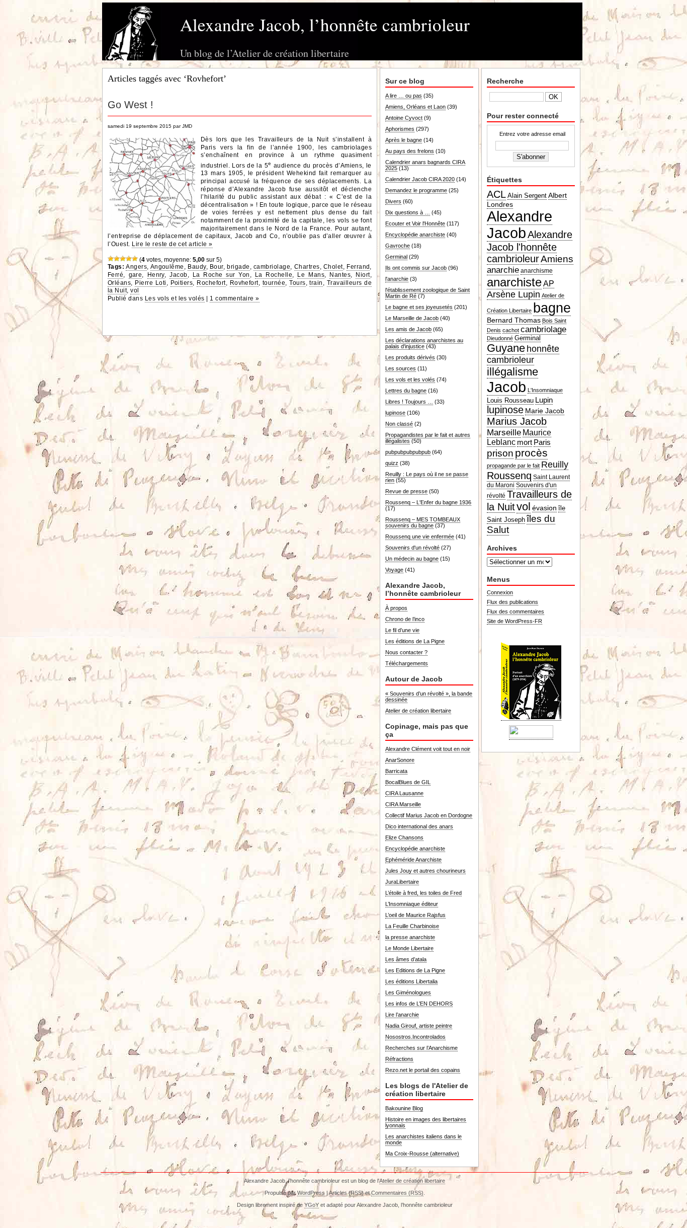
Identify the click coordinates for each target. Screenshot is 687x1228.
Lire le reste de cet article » (172, 244)
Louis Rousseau (510, 400)
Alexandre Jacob (519, 224)
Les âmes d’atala (405, 959)
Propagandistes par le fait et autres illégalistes (427, 438)
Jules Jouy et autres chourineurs (425, 871)
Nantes (340, 274)
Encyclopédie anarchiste (415, 235)
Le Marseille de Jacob (412, 318)
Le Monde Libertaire (409, 948)
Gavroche (397, 246)
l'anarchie (396, 279)
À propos (396, 608)
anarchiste (514, 282)
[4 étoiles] (129, 259)
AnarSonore (399, 760)
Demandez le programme (416, 190)
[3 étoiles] (123, 259)
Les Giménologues (408, 992)
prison (500, 453)
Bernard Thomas (514, 320)
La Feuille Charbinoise (412, 926)
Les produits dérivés (410, 357)
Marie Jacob (544, 411)
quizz (391, 463)
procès (531, 453)
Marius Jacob (517, 421)
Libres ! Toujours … (409, 402)
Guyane (506, 348)
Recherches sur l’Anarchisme (421, 1048)
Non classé (399, 424)
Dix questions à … (407, 212)
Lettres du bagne (405, 391)
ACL (496, 194)
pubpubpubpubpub (408, 452)
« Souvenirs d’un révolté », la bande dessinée (428, 696)
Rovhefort (244, 282)
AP (548, 283)
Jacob (178, 274)
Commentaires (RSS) (397, 1193)
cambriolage (271, 266)
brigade (238, 266)
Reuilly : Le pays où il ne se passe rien (426, 477)
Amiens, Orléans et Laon (415, 107)
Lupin (544, 400)
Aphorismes (399, 129)
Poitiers (181, 282)
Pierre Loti (150, 282)
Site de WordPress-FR (514, 621)
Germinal (396, 257)
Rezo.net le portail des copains (422, 1070)
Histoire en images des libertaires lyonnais (425, 1122)
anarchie (503, 270)
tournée (274, 282)
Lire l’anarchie (402, 1015)
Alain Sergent (527, 195)
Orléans (119, 282)
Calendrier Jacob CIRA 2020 (420, 179)
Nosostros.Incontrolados (415, 1037)
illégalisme (512, 371)
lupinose (395, 413)
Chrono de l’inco (404, 619)
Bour (216, 266)
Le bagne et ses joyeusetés (419, 307)
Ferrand (358, 266)
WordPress (311, 1193)
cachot (510, 330)
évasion (544, 508)
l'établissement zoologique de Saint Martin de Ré (427, 293)
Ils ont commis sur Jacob (416, 268)
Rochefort (211, 282)
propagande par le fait (513, 466)
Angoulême (167, 266)
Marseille (504, 432)
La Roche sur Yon (221, 274)
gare (135, 274)
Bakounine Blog (404, 1108)
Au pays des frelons (409, 151)
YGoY (311, 1205)
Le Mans (310, 274)
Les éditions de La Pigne (415, 641)
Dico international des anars (419, 826)
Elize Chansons (404, 837)
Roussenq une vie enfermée (419, 536)
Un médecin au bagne (412, 559)
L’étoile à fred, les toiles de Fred (423, 893)
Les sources (400, 368)
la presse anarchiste (410, 937)
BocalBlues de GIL (408, 782)
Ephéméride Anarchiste (413, 860)
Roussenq (509, 475)
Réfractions (399, 1059)
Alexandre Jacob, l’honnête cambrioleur (325, 24)
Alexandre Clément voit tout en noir (427, 749)
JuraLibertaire (402, 882)
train (315, 282)
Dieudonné (500, 338)
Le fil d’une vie (402, 630)
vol (134, 290)
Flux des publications (512, 602)
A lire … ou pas (403, 96)
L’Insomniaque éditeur (411, 904)
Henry (155, 274)
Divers (393, 201)
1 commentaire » (234, 298)
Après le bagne (403, 140)
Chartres (307, 266)
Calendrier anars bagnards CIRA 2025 (425, 165)
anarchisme (537, 270)
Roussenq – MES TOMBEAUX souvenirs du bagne (422, 522)
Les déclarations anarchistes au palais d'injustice (424, 343)
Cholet (333, 266)
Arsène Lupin (513, 294)
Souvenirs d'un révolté (412, 548)
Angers (136, 266)
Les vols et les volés (175, 298)
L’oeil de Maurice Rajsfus (415, 915)
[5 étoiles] (135, 259)
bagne (552, 308)
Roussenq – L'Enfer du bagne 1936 (428, 502)
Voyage (394, 570)
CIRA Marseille (403, 804)
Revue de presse (406, 491)
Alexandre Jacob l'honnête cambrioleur (529, 246)
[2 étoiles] (117, 259)
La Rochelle (273, 274)
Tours (297, 282)
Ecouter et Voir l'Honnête (415, 223)
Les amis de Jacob (408, 329)
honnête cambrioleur (523, 354)
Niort (363, 274)
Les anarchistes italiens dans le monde (423, 1139)
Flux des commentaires (515, 611)
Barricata (396, 771)
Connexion (500, 592)
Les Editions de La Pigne (415, 970)
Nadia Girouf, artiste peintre (418, 1026)
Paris (542, 442)
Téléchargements (406, 663)
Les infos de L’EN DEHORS (419, 1004)
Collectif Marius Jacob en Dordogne (428, 815)
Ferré (115, 274)
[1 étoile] (111, 259)
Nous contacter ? (406, 652)
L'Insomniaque (545, 390)
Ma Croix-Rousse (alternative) (422, 1153)
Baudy (197, 266)
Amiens (557, 259)
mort (524, 442)
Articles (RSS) (346, 1193)
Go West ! (130, 104)
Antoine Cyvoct (403, 118)
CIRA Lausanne (404, 793)
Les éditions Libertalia (411, 981)
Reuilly (554, 464)
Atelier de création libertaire (418, 711)
